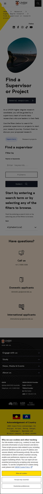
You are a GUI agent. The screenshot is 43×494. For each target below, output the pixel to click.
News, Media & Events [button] (13, 366)
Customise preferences (21, 486)
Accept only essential (21, 479)
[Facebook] (18, 27)
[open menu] (5, 3)
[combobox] (21, 227)
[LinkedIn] (14, 27)
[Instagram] (22, 27)
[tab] (11, 139)
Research (18, 12)
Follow (31, 24)
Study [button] (5, 359)
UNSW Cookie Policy (24, 467)
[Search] (38, 3)
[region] (21, 465)
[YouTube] (31, 27)
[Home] (21, 3)
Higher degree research (13, 14)
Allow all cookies (21, 473)
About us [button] (7, 372)
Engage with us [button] (10, 353)
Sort (7, 221)
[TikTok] (27, 27)
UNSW (5, 12)
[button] (21, 100)
